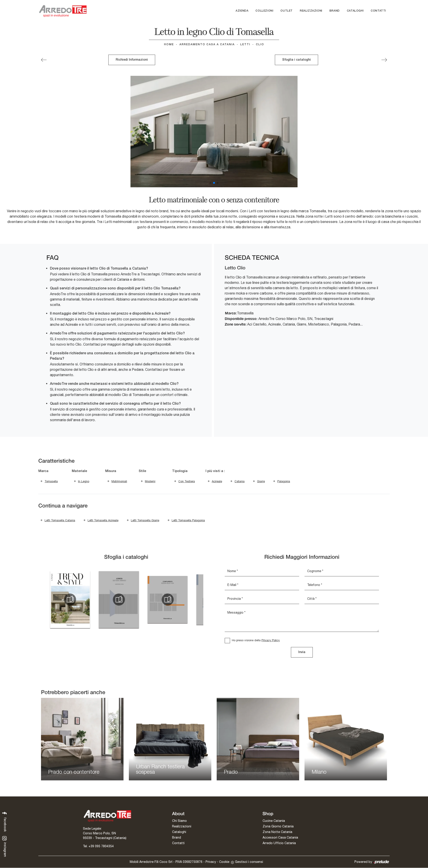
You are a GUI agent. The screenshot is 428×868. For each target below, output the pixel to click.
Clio (260, 44)
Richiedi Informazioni (132, 59)
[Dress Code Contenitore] (44, 60)
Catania (240, 481)
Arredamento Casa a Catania (207, 44)
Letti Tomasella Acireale (103, 520)
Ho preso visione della (256, 640)
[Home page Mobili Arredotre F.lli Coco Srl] (62, 11)
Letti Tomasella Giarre (145, 520)
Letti (245, 44)
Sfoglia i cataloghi (296, 59)
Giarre (261, 481)
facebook (5, 824)
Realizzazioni (311, 11)
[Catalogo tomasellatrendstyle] (70, 599)
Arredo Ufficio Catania (279, 843)
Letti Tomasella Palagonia (188, 520)
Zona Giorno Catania (278, 826)
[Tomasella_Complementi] (168, 599)
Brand (334, 11)
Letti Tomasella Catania (60, 520)
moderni (150, 481)
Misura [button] (110, 471)
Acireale (217, 481)
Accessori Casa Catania (280, 837)
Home (169, 44)
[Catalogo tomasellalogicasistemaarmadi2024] (119, 599)
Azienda (242, 11)
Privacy (211, 862)
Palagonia (283, 481)
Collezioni (264, 11)
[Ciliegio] (384, 60)
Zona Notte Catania (277, 832)
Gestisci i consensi (249, 862)
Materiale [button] (79, 471)
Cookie (224, 862)
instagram (5, 849)
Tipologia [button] (179, 471)
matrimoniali (119, 481)
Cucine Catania (274, 821)
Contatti (378, 11)
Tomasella (51, 481)
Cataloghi (355, 11)
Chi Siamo (179, 821)
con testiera (186, 481)
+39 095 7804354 (101, 846)
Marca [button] (43, 471)
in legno (83, 481)
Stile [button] (142, 471)
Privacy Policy (270, 640)
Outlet (286, 11)
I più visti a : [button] (215, 471)
